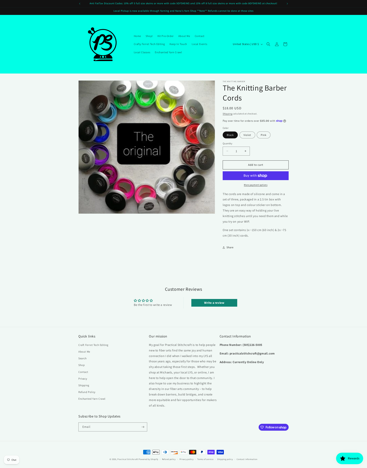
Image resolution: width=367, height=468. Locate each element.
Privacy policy (186, 459)
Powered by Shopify (148, 459)
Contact (83, 372)
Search (82, 358)
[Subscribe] (143, 426)
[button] (268, 44)
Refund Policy (86, 392)
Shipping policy (225, 459)
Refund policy (169, 459)
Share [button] (230, 247)
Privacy (82, 378)
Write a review (214, 303)
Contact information (247, 459)
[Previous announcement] (80, 3)
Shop (81, 365)
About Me (84, 351)
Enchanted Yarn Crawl (92, 398)
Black (230, 135)
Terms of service (205, 459)
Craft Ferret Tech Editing (93, 345)
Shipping (227, 113)
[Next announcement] (287, 3)
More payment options (255, 184)
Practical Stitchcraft (127, 459)
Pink (263, 135)
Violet (247, 135)
